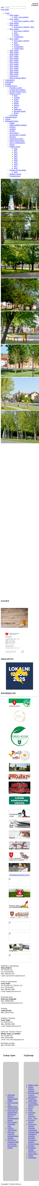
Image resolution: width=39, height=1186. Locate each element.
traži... (3, 7)
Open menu (5, 9)
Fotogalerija (17, 212)
